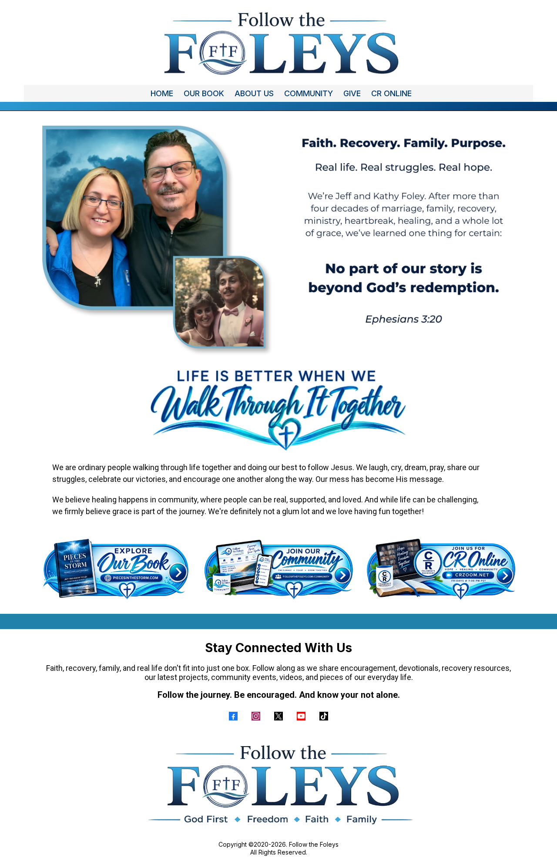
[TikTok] (323, 716)
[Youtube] (301, 716)
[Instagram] (256, 716)
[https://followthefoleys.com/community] (278, 569)
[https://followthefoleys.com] (278, 42)
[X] (278, 716)
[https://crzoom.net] (441, 569)
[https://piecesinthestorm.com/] (116, 569)
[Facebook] (233, 716)
